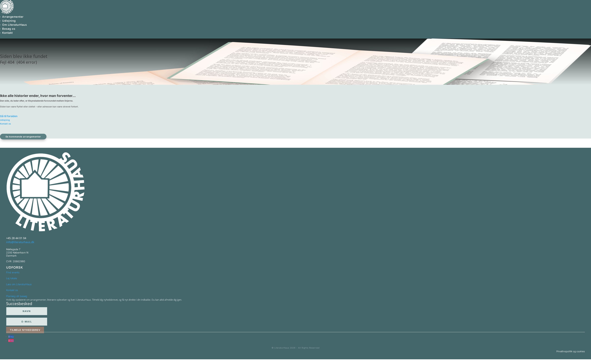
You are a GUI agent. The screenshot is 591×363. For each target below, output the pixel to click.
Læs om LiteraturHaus (19, 284)
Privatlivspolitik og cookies (570, 351)
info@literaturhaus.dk (20, 242)
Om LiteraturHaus (14, 24)
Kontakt (7, 32)
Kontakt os (5, 123)
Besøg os (8, 28)
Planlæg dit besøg (16, 296)
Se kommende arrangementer (23, 136)
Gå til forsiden (8, 116)
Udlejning (9, 20)
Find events (12, 272)
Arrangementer (13, 16)
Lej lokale (11, 278)
